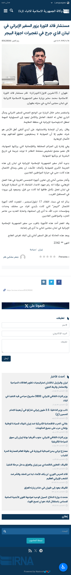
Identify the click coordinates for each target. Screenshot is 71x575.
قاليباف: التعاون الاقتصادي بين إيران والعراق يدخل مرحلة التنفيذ (37, 465)
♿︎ (63, 567)
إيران (40, 250)
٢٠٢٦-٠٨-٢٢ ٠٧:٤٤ (58, 391)
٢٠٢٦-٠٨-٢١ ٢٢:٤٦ (58, 505)
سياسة (33, 250)
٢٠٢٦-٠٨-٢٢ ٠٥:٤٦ (58, 418)
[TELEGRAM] (41, 551)
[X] (35, 551)
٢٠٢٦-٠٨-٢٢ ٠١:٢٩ (58, 459)
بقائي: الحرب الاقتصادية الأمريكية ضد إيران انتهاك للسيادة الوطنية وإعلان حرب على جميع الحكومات (36, 426)
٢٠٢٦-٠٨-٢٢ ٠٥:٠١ (58, 432)
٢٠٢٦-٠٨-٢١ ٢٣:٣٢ (58, 482)
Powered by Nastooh (34, 571)
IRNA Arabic (40, 11)
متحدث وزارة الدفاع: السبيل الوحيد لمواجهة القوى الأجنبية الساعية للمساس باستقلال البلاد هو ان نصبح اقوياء (36, 499)
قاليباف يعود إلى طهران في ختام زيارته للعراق (46, 488)
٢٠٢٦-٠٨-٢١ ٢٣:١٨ (58, 492)
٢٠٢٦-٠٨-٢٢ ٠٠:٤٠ (58, 469)
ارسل (6, 358)
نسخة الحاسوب (35, 540)
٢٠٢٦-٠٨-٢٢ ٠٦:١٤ (58, 405)
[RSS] (30, 551)
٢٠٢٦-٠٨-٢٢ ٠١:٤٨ (58, 446)
